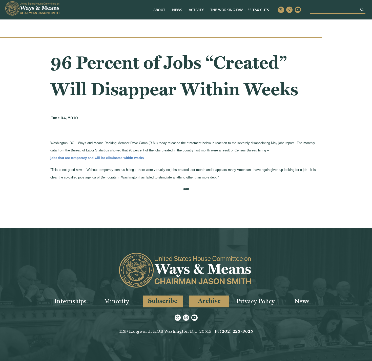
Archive (209, 300)
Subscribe (162, 300)
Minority (116, 301)
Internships (70, 301)
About (159, 9)
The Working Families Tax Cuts (239, 9)
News (177, 9)
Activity (196, 9)
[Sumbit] (362, 9)
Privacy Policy (255, 301)
